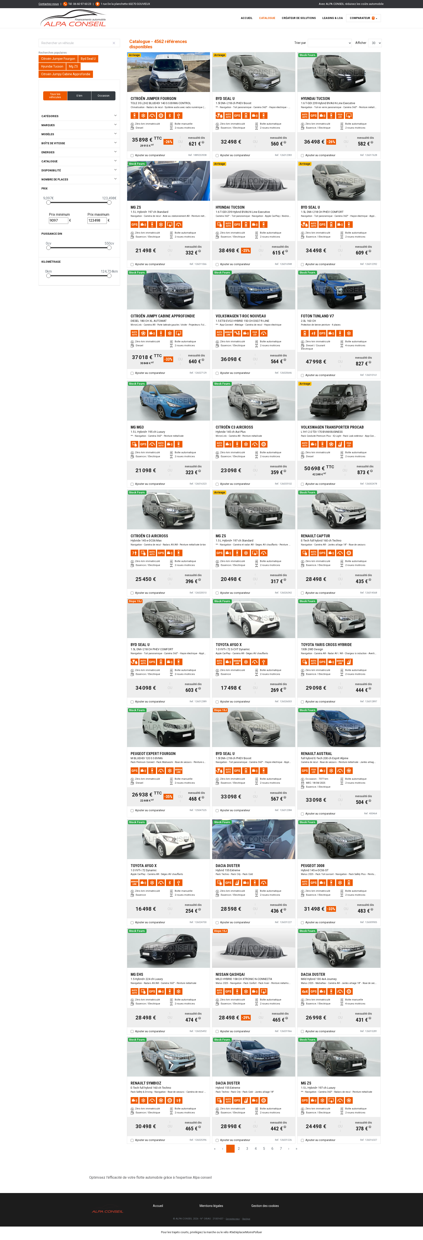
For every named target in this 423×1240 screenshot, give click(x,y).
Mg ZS (73, 66)
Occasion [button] (103, 95)
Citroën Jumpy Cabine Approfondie (65, 74)
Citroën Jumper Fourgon (58, 58)
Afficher (360, 43)
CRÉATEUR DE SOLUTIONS (299, 18)
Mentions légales (211, 1206)
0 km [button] (79, 95)
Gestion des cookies (265, 1206)
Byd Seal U (88, 58)
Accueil (246, 18)
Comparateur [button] (362, 18)
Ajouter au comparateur (150, 155)
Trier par (300, 43)
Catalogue (267, 18)
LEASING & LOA (332, 18)
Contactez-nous (49, 4)
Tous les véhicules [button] (55, 96)
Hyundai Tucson (52, 66)
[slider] (48, 202)
